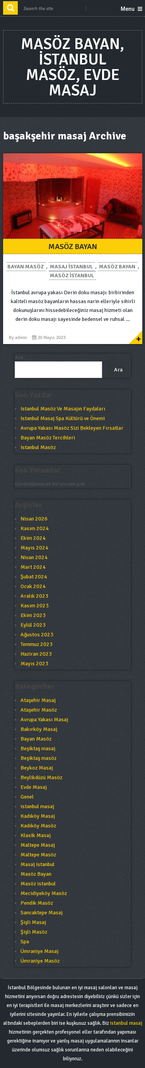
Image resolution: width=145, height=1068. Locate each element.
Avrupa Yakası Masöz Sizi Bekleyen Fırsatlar (71, 428)
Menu (128, 9)
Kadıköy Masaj (37, 816)
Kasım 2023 (34, 605)
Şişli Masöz (33, 932)
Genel (27, 796)
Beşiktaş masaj (37, 748)
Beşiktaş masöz (38, 758)
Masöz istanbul (72, 275)
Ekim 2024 (33, 538)
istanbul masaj (37, 806)
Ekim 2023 (33, 615)
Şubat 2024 (33, 576)
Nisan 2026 (34, 518)
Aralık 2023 (34, 596)
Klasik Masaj (35, 835)
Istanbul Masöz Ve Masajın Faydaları (62, 408)
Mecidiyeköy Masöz (43, 893)
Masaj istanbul (71, 266)
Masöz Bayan (72, 246)
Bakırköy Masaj (38, 729)
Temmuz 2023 (36, 644)
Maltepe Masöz (38, 854)
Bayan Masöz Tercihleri (47, 437)
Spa (24, 941)
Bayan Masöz (25, 266)
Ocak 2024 (33, 586)
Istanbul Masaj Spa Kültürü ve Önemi (62, 418)
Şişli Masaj (33, 922)
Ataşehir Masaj (38, 700)
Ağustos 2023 (36, 634)
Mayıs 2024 (34, 547)
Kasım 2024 (34, 528)
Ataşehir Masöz (38, 710)
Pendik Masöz (36, 903)
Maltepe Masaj (37, 845)
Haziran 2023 (36, 654)
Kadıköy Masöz (38, 825)
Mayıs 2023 (34, 663)
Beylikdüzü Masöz (41, 777)
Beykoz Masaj (36, 768)
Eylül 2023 (33, 625)
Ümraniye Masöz (40, 961)
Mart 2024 (33, 567)
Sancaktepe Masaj (41, 912)
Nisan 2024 (34, 557)
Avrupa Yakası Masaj (44, 719)
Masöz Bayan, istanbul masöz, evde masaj (72, 67)
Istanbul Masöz (38, 447)
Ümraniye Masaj (39, 951)
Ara (19, 357)
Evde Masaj (33, 787)
